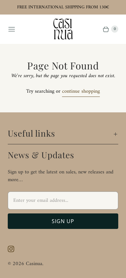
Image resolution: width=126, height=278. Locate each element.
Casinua (34, 263)
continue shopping (81, 92)
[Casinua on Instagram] (15, 249)
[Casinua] (63, 29)
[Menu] (11, 29)
